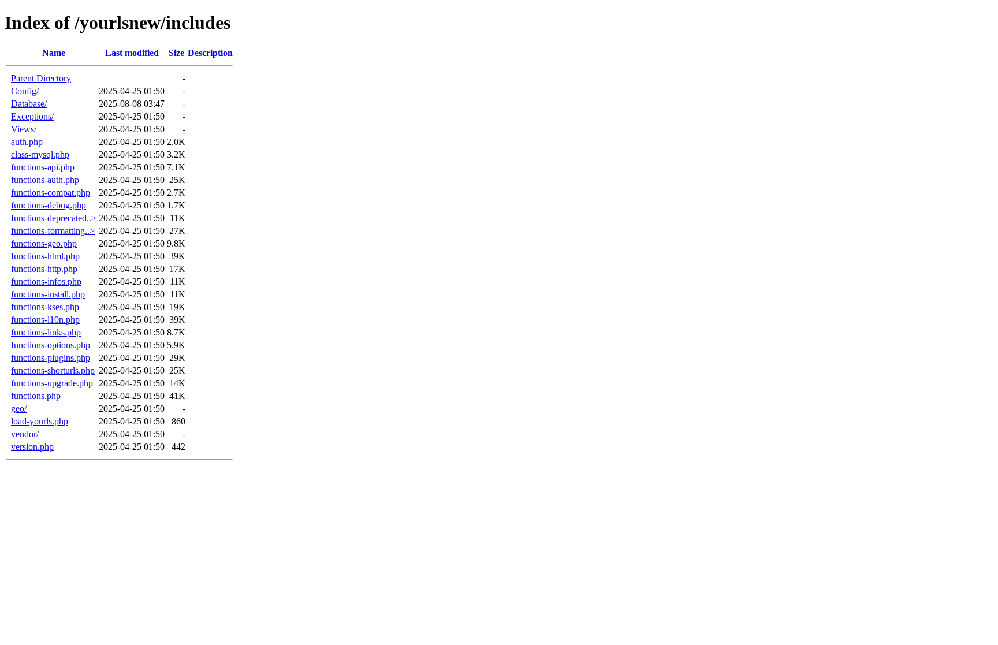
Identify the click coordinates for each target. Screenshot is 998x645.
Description (210, 53)
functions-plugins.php (50, 358)
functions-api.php (43, 167)
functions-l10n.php (45, 320)
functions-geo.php (44, 243)
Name (53, 53)
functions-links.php (46, 332)
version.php (32, 447)
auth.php (27, 142)
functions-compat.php (50, 192)
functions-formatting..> (53, 231)
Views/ (23, 129)
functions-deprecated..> (53, 218)
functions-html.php (45, 256)
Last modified (132, 53)
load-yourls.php (39, 421)
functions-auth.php (45, 180)
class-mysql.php (40, 154)
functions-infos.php (46, 281)
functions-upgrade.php (52, 383)
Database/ (29, 104)
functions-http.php (44, 269)
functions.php (36, 396)
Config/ (25, 91)
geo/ (19, 408)
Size (176, 53)
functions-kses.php (45, 307)
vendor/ (25, 434)
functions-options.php (50, 345)
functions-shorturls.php (53, 370)
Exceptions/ (32, 116)
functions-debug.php (48, 205)
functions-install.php (48, 294)
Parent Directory (41, 78)
